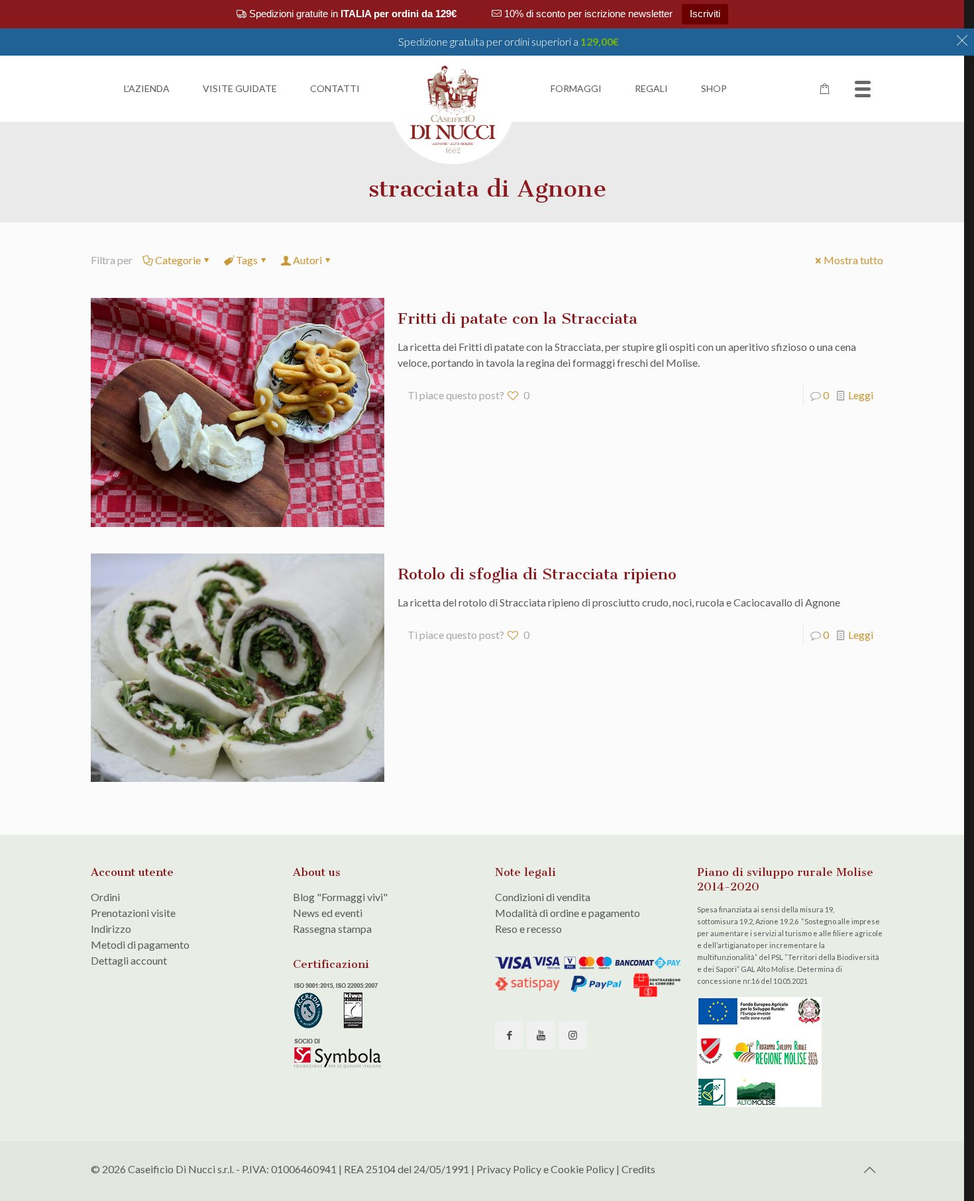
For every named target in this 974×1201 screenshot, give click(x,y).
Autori (307, 260)
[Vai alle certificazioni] (339, 1065)
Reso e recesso (528, 928)
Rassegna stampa (332, 928)
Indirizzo (111, 928)
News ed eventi (327, 912)
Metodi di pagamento (140, 944)
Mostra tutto (853, 260)
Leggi (860, 395)
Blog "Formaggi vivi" (340, 896)
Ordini (105, 896)
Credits (638, 1169)
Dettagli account (129, 960)
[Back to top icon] (869, 1169)
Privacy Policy (508, 1169)
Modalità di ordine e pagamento (567, 912)
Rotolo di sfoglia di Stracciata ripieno (537, 574)
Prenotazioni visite (133, 912)
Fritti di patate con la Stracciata (517, 318)
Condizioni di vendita (542, 896)
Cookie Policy (582, 1169)
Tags (247, 260)
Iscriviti (705, 13)
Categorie (178, 260)
